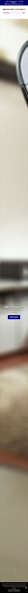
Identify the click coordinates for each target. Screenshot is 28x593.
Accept (10, 590)
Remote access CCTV (14, 307)
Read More (17, 590)
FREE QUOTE (14, 317)
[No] (26, 587)
